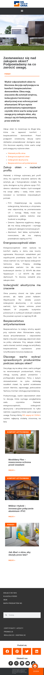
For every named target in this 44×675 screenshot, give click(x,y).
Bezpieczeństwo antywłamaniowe (22, 163)
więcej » (11, 470)
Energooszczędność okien (19, 157)
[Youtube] (27, 663)
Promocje (8, 632)
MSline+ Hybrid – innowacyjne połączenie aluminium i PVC (21, 508)
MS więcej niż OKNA (31, 415)
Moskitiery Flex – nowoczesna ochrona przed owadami (19, 462)
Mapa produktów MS (12, 603)
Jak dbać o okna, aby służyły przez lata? (19, 553)
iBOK (5, 600)
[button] (22, 10)
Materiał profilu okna (16, 153)
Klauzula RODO (10, 596)
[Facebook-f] (10, 663)
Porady (8, 74)
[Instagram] (16, 663)
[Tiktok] (33, 663)
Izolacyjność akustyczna (18, 160)
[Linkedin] (22, 663)
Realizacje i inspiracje (15, 635)
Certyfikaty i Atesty (13, 628)
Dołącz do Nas (10, 593)
